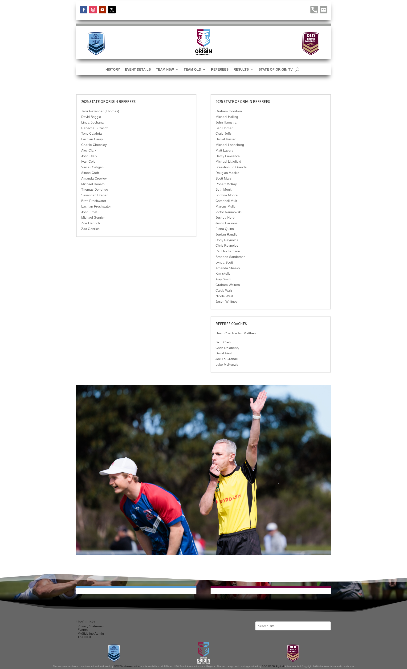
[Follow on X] (112, 9)
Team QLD (192, 69)
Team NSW (165, 69)
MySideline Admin (90, 633)
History (113, 69)
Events (82, 630)
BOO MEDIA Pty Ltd (273, 666)
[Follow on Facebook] (83, 9)
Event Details (138, 69)
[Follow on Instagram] (93, 9)
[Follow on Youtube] (102, 9)
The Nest (84, 637)
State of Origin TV (276, 69)
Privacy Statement (91, 626)
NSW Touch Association (127, 666)
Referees (219, 69)
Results (241, 69)
